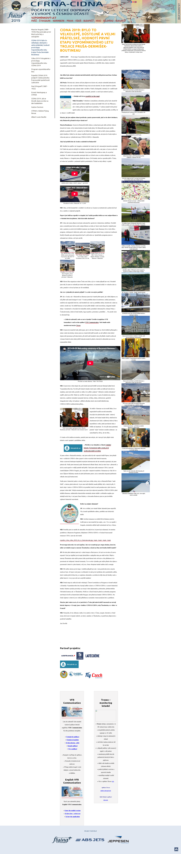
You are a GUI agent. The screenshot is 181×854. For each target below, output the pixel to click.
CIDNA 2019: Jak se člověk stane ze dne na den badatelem (39, 101)
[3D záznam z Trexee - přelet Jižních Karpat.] (136, 290)
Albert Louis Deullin (38, 117)
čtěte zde (105, 800)
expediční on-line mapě (92, 96)
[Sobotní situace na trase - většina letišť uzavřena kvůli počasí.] (136, 199)
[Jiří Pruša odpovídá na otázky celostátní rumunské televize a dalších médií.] (136, 401)
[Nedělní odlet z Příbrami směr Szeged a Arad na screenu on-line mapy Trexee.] (136, 268)
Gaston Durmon (37, 107)
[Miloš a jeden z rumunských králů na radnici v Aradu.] (136, 356)
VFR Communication (92, 322)
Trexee (78, 325)
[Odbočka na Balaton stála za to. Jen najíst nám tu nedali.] (136, 491)
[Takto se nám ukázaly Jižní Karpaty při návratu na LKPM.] (136, 469)
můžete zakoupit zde (105, 790)
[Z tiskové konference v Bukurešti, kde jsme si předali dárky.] (136, 446)
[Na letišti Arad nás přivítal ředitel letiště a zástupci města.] (136, 311)
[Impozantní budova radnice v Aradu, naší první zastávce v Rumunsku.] (136, 334)
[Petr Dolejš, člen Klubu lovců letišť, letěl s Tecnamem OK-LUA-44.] (82, 253)
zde (113, 781)
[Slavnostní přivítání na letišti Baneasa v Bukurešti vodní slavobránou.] (136, 88)
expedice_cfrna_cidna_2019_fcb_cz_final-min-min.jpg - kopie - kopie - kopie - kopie (85, 540)
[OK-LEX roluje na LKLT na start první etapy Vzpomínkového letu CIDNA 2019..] (136, 176)
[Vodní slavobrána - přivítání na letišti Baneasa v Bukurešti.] (136, 424)
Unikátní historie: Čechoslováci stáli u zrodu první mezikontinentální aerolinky (97, 448)
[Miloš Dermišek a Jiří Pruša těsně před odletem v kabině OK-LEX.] (136, 154)
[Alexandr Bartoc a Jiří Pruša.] (136, 133)
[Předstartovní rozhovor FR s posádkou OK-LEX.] (136, 110)
